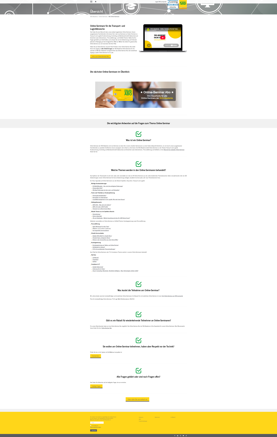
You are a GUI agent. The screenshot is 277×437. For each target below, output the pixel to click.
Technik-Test (95, 356)
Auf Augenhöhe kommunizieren (101, 230)
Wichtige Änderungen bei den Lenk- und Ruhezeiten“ (106, 190)
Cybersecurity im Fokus (99, 269)
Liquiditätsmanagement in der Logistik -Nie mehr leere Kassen (109, 199)
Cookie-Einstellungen (143, 421)
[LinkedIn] (177, 435)
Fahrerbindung (96, 214)
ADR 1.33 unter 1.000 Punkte (100, 207)
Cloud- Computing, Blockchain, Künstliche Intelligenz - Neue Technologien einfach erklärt (115, 271)
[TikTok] (186, 435)
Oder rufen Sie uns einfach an (137, 399)
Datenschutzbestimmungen (95, 427)
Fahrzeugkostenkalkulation (99, 195)
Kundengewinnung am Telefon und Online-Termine (105, 245)
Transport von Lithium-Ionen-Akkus (102, 209)
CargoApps (95, 259)
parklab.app (96, 257)
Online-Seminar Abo (106, 328)
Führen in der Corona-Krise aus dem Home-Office (105, 240)
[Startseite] (96, 1)
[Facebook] (174, 435)
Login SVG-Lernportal (160, 2)
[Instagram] (180, 435)
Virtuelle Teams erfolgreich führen (101, 238)
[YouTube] (183, 435)
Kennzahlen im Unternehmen (100, 197)
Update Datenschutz (98, 267)
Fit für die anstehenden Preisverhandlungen (104, 249)
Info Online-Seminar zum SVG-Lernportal (172, 296)
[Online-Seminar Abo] (138, 95)
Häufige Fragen (96, 386)
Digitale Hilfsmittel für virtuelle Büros (102, 236)
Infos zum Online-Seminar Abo (100, 56)
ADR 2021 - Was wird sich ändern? (102, 205)
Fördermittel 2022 (97, 188)
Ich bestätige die (95, 426)
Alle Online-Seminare (114, 16)
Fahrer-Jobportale (97, 216)
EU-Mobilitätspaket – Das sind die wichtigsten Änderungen (108, 186)
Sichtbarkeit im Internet (99, 247)
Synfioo (94, 261)
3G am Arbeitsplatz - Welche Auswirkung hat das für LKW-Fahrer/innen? (111, 218)
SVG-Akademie (94, 16)
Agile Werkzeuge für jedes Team (101, 226)
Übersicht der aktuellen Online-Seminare (174, 150)
